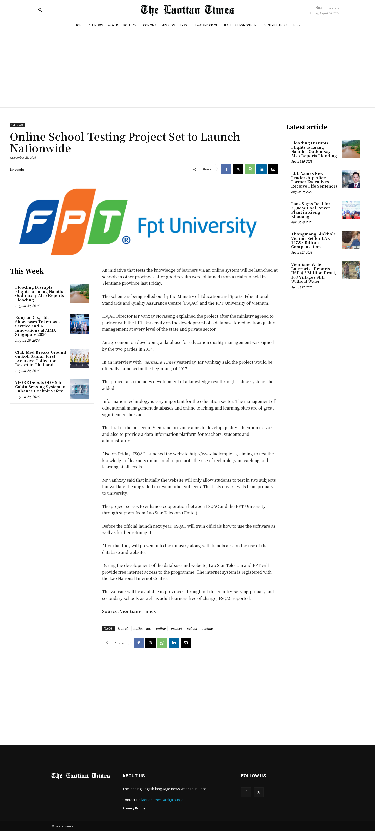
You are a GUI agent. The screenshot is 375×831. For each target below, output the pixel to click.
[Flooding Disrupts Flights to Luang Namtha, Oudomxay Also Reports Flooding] (79, 293)
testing (207, 628)
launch (123, 628)
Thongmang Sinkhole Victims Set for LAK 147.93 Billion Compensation (313, 240)
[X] (238, 169)
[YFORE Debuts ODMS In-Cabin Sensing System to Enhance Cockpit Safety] (79, 389)
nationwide (142, 628)
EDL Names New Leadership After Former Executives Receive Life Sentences (314, 179)
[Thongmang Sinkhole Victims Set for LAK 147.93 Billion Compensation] (351, 240)
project (176, 628)
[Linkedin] (261, 169)
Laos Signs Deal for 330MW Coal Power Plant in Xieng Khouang (310, 210)
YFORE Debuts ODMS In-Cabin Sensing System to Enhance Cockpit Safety (40, 386)
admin (19, 169)
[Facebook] (226, 169)
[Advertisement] (187, 69)
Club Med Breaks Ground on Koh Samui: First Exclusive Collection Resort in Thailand (40, 358)
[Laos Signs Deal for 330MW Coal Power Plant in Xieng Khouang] (351, 209)
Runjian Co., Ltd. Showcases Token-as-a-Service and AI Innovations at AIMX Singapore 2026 (38, 326)
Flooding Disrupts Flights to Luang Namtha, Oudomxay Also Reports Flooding (40, 293)
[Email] (273, 169)
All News (17, 124)
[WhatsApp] (250, 169)
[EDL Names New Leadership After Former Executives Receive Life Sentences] (351, 179)
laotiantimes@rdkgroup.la (162, 799)
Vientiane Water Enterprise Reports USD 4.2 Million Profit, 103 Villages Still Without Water (313, 273)
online (161, 628)
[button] (40, 10)
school (192, 628)
